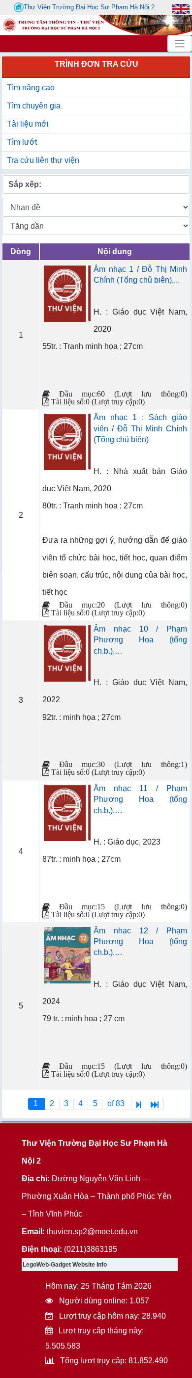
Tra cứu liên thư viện (43, 160)
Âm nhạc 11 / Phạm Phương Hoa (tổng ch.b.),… (140, 799)
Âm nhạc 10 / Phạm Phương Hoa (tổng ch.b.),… (140, 640)
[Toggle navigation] (179, 43)
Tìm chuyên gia (34, 106)
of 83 (117, 1103)
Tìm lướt (22, 142)
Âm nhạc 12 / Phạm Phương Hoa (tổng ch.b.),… (140, 942)
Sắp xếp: (24, 184)
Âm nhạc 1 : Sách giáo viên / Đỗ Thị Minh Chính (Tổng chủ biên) (140, 428)
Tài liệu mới (28, 124)
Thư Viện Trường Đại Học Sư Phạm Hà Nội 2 (89, 7)
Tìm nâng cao (31, 87)
